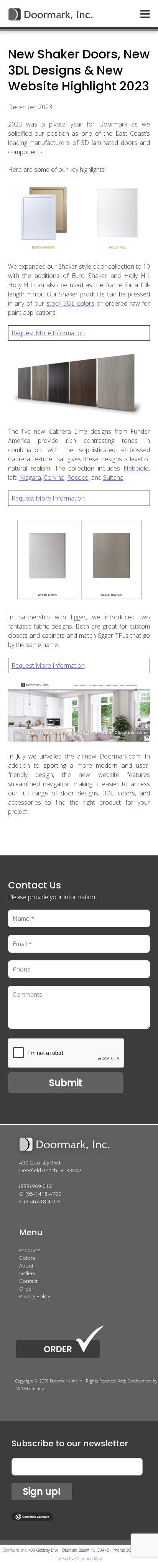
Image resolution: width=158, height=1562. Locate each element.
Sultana (113, 477)
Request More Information (48, 333)
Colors (27, 1257)
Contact (28, 1281)
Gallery (27, 1273)
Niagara (30, 477)
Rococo (78, 477)
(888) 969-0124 (37, 1186)
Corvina (54, 477)
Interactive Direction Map (79, 1558)
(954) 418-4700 (43, 1193)
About (26, 1265)
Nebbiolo (136, 468)
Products (29, 1250)
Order (26, 1288)
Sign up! (42, 1491)
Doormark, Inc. (14, 1550)
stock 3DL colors (70, 303)
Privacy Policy (34, 1296)
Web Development (135, 1381)
